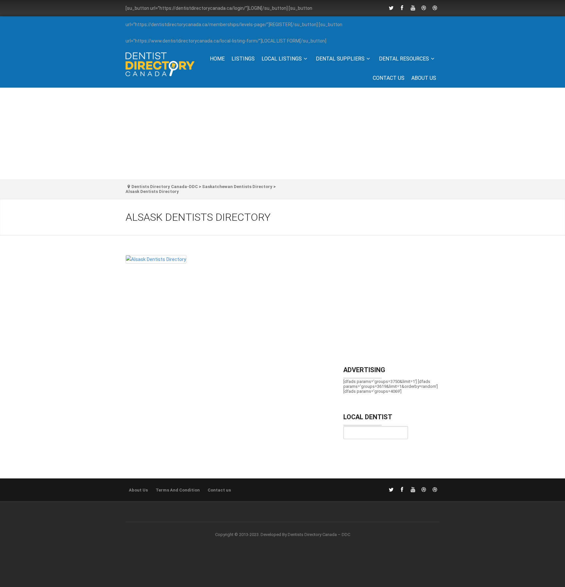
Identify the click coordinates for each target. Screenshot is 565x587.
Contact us (388, 78)
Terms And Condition (178, 490)
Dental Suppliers (340, 59)
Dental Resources (404, 59)
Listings (243, 59)
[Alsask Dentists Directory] (228, 261)
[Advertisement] (282, 133)
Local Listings (282, 59)
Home (217, 59)
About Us (423, 78)
